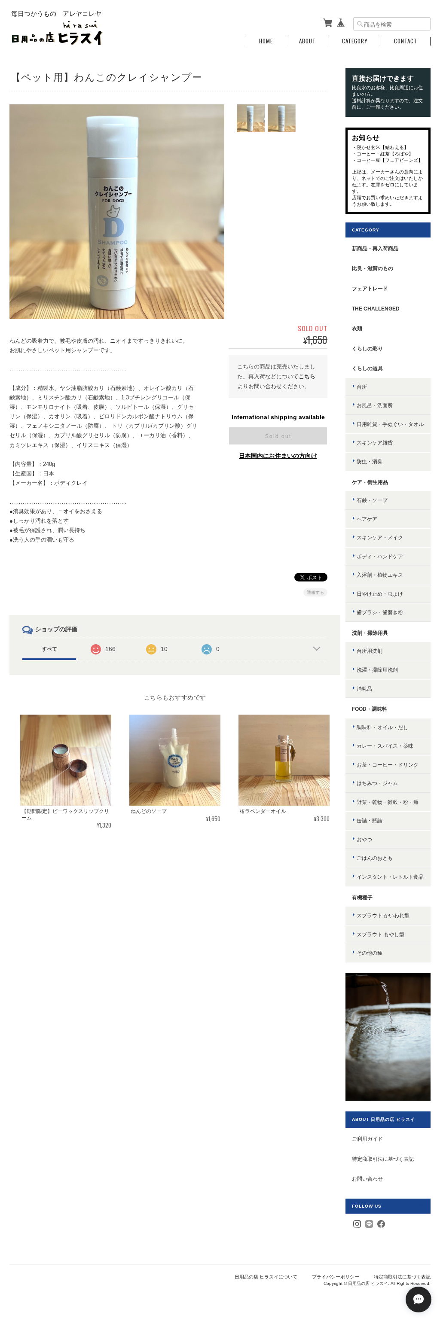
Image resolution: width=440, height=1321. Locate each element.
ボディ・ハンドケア (380, 556)
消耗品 (364, 688)
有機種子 (362, 897)
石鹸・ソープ (372, 500)
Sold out (278, 435)
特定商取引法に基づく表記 (383, 1159)
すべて (49, 649)
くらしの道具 (367, 368)
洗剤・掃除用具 (370, 633)
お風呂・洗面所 (375, 405)
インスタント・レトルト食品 (390, 877)
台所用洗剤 (369, 651)
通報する (315, 592)
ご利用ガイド (367, 1138)
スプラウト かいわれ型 (383, 915)
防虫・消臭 (369, 461)
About (307, 41)
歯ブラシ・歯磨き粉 (380, 612)
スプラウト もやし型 (380, 934)
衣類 (357, 328)
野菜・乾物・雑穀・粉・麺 (388, 802)
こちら (307, 376)
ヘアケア (367, 519)
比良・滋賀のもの (372, 268)
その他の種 (369, 953)
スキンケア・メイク (380, 537)
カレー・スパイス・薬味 (385, 746)
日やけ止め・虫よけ (380, 594)
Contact (405, 41)
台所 (362, 387)
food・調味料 (369, 709)
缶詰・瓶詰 (369, 820)
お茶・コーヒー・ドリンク (388, 764)
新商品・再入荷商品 (375, 248)
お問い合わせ (367, 1178)
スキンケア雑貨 (375, 442)
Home (266, 41)
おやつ (364, 839)
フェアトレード (370, 288)
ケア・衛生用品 (370, 482)
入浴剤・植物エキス (380, 575)
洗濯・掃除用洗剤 (377, 670)
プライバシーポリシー (335, 1276)
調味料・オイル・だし (382, 727)
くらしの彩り (367, 348)
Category (355, 41)
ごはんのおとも (375, 858)
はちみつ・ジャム (377, 783)
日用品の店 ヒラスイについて (266, 1276)
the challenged (376, 308)
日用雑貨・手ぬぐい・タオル (390, 424)
